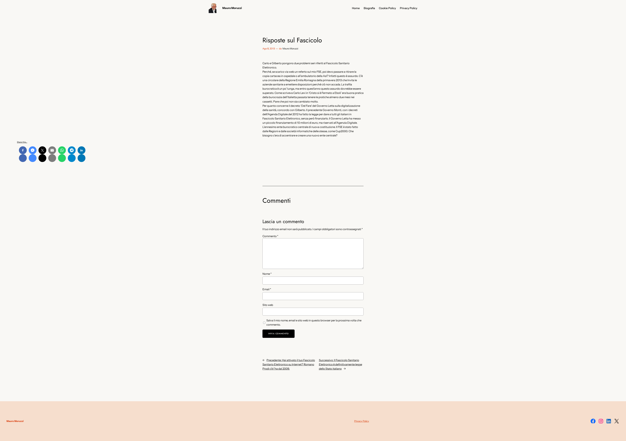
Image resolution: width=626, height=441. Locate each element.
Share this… (22, 142)
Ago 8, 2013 (268, 48)
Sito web (267, 305)
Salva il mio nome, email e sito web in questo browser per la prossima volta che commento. (313, 322)
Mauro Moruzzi (232, 8)
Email (266, 289)
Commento (270, 236)
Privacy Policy (361, 421)
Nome (267, 273)
